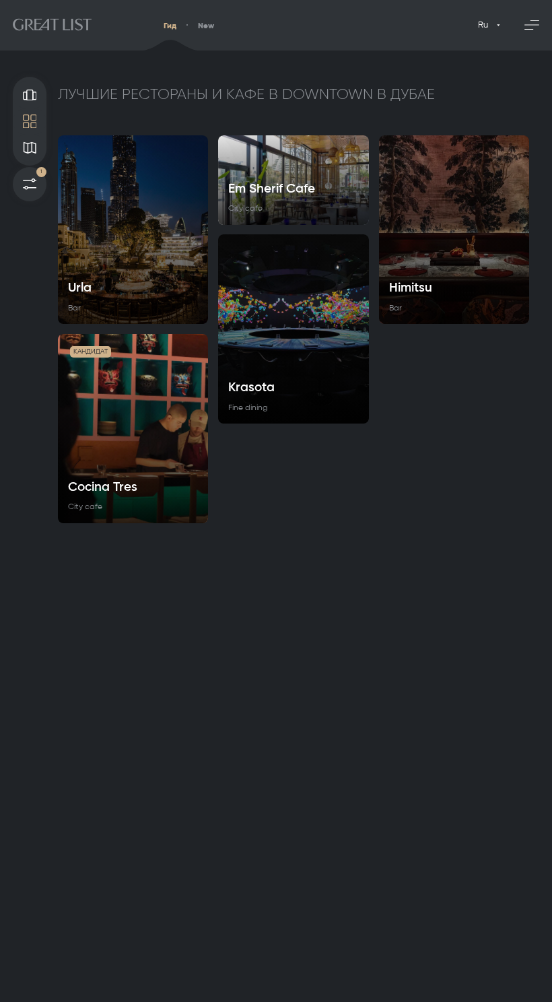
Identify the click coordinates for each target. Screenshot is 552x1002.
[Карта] (29, 148)
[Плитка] (29, 121)
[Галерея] (29, 94)
